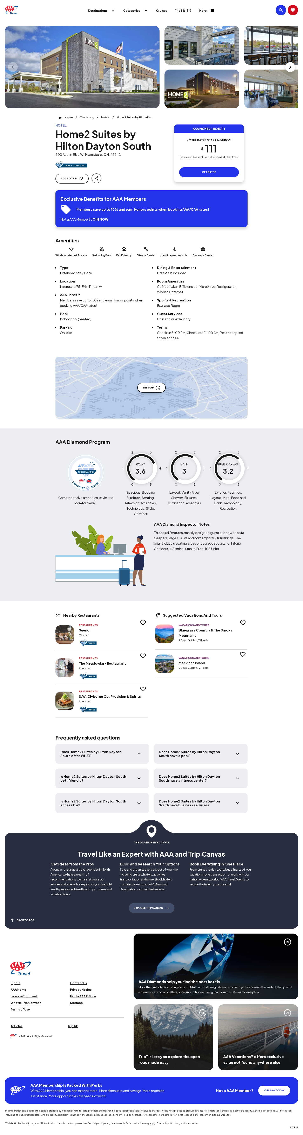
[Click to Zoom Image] (82, 67)
